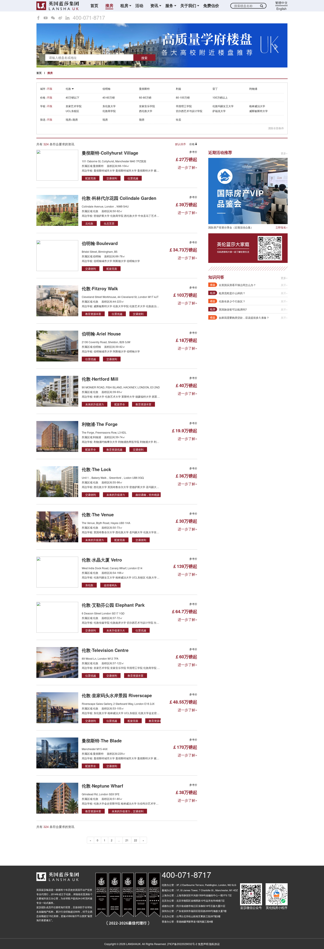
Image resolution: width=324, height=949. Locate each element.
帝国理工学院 (184, 106)
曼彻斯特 (144, 88)
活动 (139, 5)
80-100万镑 (183, 97)
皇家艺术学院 (74, 106)
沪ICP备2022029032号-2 (182, 944)
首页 (94, 5)
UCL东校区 (72, 111)
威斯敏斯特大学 (258, 111)
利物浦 (253, 88)
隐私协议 (214, 944)
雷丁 (215, 88)
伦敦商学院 (109, 111)
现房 (105, 119)
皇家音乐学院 (147, 106)
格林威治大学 (257, 106)
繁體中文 (281, 2)
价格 (192, 143)
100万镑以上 (220, 97)
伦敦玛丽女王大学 (223, 106)
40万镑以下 (72, 97)
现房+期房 (72, 119)
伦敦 (69, 88)
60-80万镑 (145, 97)
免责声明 (203, 944)
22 (135, 840)
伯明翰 (106, 88)
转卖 (178, 119)
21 (126, 840)
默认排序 (180, 144)
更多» (284, 153)
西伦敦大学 (145, 111)
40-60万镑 (108, 97)
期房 (141, 119)
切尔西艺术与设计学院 (189, 111)
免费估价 (211, 5)
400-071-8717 (89, 17)
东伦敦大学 (109, 106)
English (281, 8)
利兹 (178, 88)
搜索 (144, 58)
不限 (49, 88)
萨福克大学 (219, 111)
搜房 (109, 5)
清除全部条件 (276, 128)
